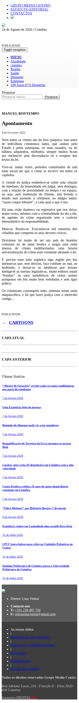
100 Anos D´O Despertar (28, 85)
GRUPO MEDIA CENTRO (30, 5)
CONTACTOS (21, 13)
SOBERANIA (21, 661)
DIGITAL (19, 697)
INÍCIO (16, 57)
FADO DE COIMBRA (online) (33, 645)
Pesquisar (8, 92)
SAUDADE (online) (25, 669)
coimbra (16, 65)
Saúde (15, 73)
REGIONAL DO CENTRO (30, 637)
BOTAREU (19, 653)
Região (15, 69)
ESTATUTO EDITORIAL (29, 9)
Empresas (17, 81)
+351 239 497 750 (27, 610)
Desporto (17, 77)
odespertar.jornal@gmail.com (35, 614)
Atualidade (18, 61)
